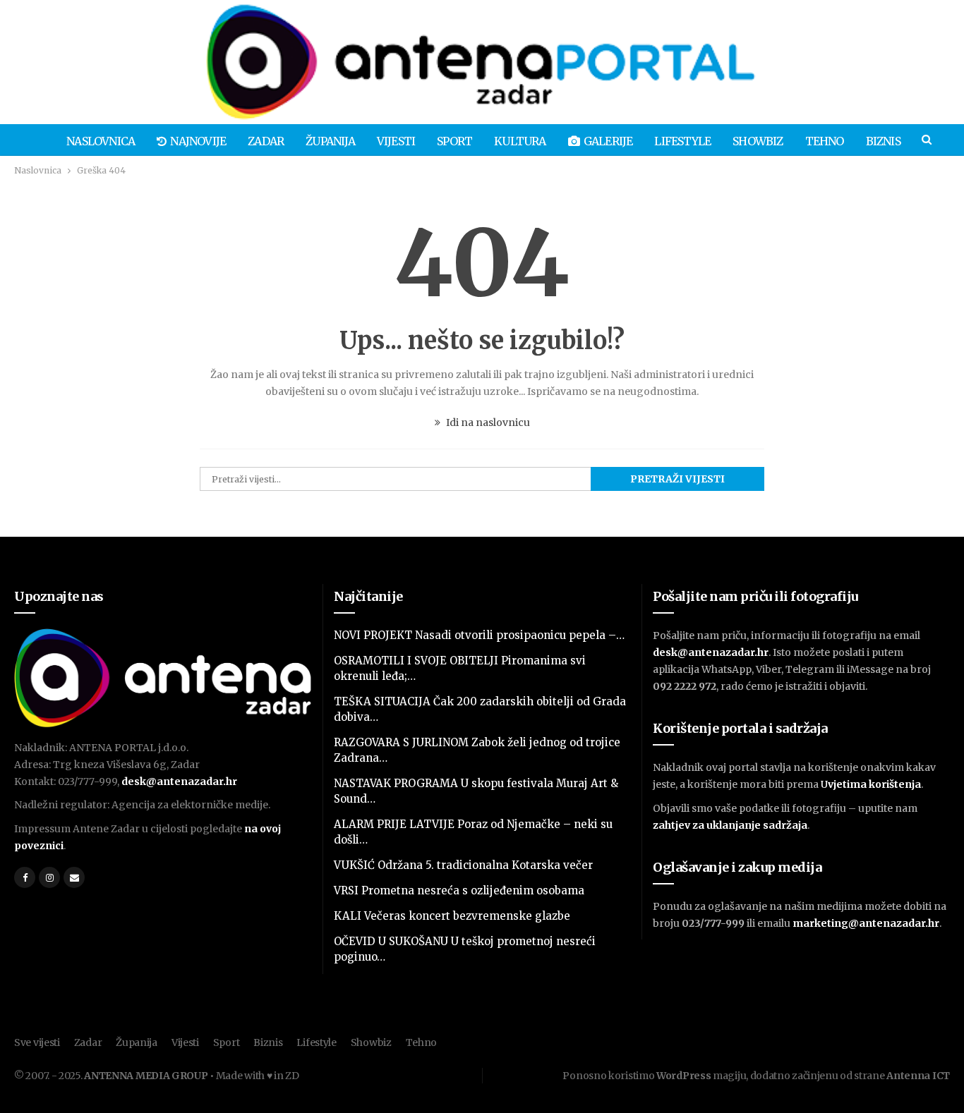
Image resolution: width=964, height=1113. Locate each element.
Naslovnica (100, 141)
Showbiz (758, 141)
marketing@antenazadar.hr (866, 923)
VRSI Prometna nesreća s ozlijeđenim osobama (459, 890)
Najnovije (198, 141)
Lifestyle (682, 141)
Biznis (883, 141)
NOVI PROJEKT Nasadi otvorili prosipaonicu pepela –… (479, 635)
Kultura (520, 141)
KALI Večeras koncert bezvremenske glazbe (452, 916)
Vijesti (396, 141)
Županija (330, 141)
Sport (454, 141)
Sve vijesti (37, 1042)
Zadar (266, 141)
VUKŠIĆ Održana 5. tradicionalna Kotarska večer (463, 865)
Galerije (608, 141)
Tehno (824, 141)
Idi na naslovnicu (487, 422)
